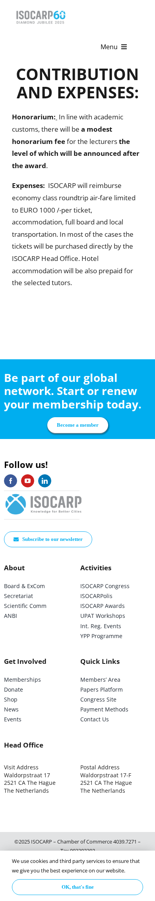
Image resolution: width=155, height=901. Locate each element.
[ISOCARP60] (41, 9)
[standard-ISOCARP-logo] (43, 494)
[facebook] (10, 480)
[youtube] (27, 480)
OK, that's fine (78, 887)
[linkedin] (44, 480)
